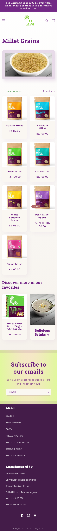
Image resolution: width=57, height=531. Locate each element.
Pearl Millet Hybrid (42, 216)
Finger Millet (15, 264)
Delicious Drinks (42, 332)
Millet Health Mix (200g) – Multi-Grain (15, 326)
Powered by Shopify (37, 529)
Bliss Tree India (23, 529)
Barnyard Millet (42, 127)
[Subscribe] (48, 392)
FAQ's (9, 429)
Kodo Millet (15, 171)
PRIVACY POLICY (14, 435)
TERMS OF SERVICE (15, 455)
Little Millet (42, 171)
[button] (3, 20)
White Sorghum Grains (14, 217)
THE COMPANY (13, 422)
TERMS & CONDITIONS (17, 442)
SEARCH (10, 415)
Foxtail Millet (14, 125)
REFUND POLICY (14, 449)
